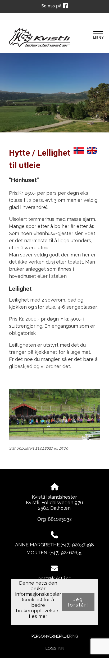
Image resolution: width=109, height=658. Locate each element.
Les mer (38, 616)
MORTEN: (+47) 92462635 (54, 552)
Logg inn (54, 648)
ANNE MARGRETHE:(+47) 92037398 (54, 544)
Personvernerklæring (54, 636)
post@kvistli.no (54, 578)
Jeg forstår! (77, 602)
